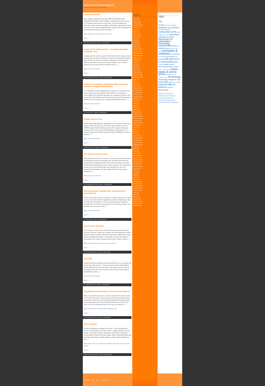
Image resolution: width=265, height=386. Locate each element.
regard (118, 343)
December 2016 (138, 116)
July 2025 (136, 29)
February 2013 (138, 181)
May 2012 (136, 194)
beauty (174, 25)
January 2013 (137, 183)
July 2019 (136, 62)
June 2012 (137, 192)
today (121, 343)
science (166, 77)
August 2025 (137, 27)
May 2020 (136, 42)
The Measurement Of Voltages (166, 96)
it (171, 61)
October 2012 (137, 190)
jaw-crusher (104, 243)
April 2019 (136, 68)
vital (125, 343)
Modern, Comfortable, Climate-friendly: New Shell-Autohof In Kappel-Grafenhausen (106, 85)
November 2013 (138, 162)
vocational (170, 87)
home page (164, 56)
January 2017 (137, 114)
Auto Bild (88, 259)
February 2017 (138, 112)
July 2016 (136, 127)
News (98, 42)
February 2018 (138, 88)
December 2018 (138, 75)
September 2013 (138, 166)
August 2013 (137, 168)
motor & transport (95, 69)
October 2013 (137, 164)
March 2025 (137, 33)
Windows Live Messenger (165, 93)
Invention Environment (99, 5)
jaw (99, 243)
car (96, 343)
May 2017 (136, 105)
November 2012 (138, 188)
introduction (110, 308)
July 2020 (136, 38)
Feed (97, 380)
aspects (89, 343)
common (100, 308)
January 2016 (137, 140)
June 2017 (137, 103)
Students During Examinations (166, 100)
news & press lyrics (167, 73)
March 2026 (137, 20)
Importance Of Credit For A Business (168, 102)
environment (165, 45)
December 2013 (138, 160)
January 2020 (137, 51)
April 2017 (136, 107)
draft (91, 34)
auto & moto (168, 25)
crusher (92, 175)
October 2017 (137, 94)
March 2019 (137, 70)
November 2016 (138, 118)
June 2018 (137, 79)
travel (161, 84)
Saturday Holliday (92, 14)
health (172, 54)
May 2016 (136, 131)
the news (177, 80)
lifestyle (175, 62)
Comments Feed (105, 380)
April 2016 (136, 133)
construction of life (167, 32)
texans (110, 34)
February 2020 (138, 49)
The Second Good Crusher (95, 154)
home (159, 56)
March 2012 (137, 197)
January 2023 (137, 36)
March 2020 (137, 47)
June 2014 (137, 147)
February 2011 (138, 205)
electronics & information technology (165, 41)
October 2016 (137, 120)
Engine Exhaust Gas (93, 119)
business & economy (168, 27)
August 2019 (137, 60)
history (177, 54)
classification (94, 308)
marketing (160, 64)
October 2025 (137, 23)
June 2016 (137, 129)
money (175, 67)
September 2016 (138, 123)
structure (113, 243)
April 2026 (136, 18)
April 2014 (136, 151)
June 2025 (137, 31)
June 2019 (137, 64)
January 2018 (137, 90)
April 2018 (136, 83)
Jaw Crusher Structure (94, 226)
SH (93, 380)
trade (165, 82)
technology (174, 76)
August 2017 (137, 99)
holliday (98, 34)
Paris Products (90, 324)
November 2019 (138, 55)
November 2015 (138, 144)
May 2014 (136, 149)
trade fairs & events (174, 82)
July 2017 (136, 101)
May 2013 (136, 175)
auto (88, 34)
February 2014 (138, 155)
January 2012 (137, 199)
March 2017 (137, 110)
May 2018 (136, 81)
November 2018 (138, 77)
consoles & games (164, 29)
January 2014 (137, 157)
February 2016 (138, 138)
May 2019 (136, 66)
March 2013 (137, 179)
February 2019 (138, 73)
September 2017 (138, 97)
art (159, 25)
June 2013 (137, 173)
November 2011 (138, 201)
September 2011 (138, 203)
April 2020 (136, 44)
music (168, 69)
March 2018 (137, 86)
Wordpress (87, 380)
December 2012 (138, 186)
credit (178, 32)
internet (168, 59)
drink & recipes (165, 34)
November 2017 (138, 92)
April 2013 (136, 177)
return (106, 34)
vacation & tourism (166, 85)
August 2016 (137, 125)
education (174, 34)
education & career (166, 37)
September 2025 (138, 25)
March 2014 (137, 153)
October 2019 (137, 57)
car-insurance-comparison (105, 343)
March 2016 (137, 136)
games (167, 48)
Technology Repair (166, 79)
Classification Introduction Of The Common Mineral (106, 291)
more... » (87, 38)
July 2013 (136, 170)
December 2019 (138, 53)
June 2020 (137, 40)
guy (94, 34)
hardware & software (168, 52)
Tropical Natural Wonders (165, 98)
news (102, 34)
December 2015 (138, 142)
